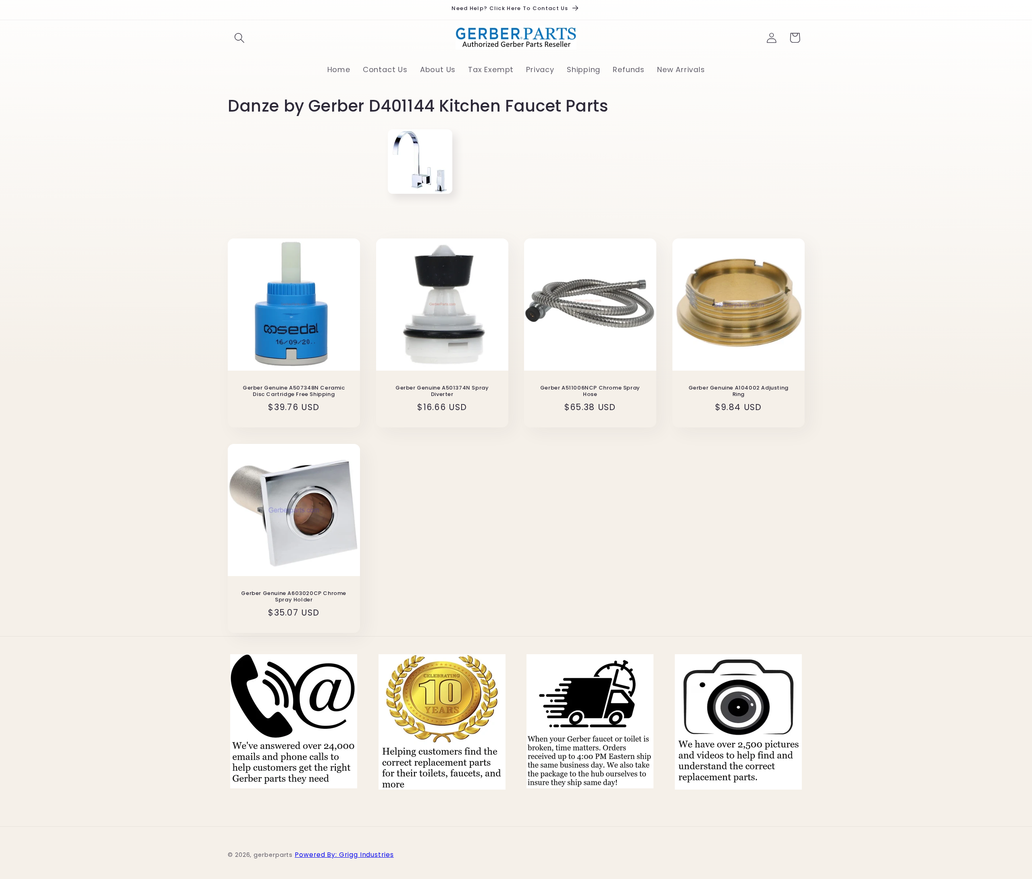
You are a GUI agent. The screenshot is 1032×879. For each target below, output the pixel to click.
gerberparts (273, 855)
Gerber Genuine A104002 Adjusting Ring (738, 391)
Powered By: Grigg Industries (344, 855)
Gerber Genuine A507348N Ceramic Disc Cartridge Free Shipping (294, 391)
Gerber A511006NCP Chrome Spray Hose (590, 391)
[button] (239, 37)
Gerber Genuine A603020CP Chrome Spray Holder (293, 596)
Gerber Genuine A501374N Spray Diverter (442, 391)
